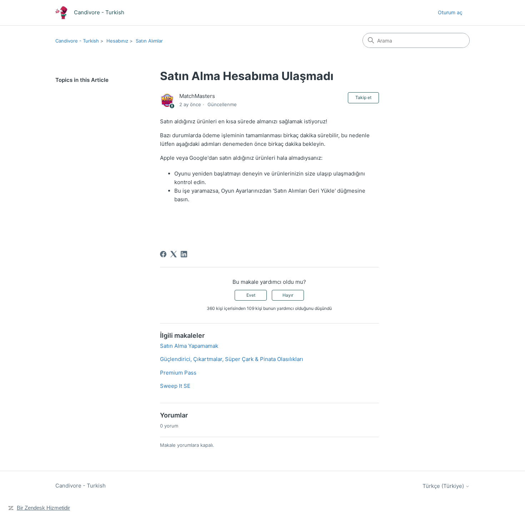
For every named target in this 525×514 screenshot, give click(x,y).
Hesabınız (117, 41)
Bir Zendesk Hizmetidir (43, 508)
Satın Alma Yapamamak (189, 345)
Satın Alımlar (149, 41)
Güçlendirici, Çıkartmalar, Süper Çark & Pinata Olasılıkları (231, 359)
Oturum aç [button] (450, 12)
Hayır (287, 295)
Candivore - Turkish (77, 41)
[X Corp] (173, 254)
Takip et (363, 97)
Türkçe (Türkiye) (443, 486)
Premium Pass (178, 372)
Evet (250, 295)
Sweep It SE (175, 385)
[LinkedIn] (184, 254)
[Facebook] (163, 254)
